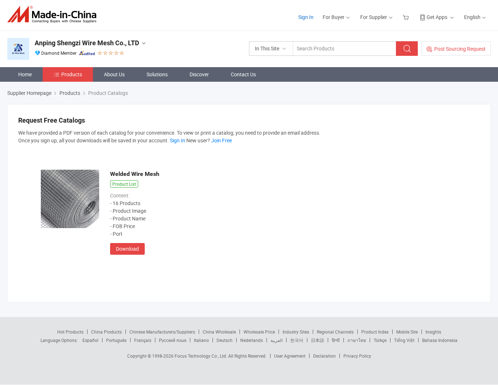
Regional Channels (335, 332)
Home (25, 74)
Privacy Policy (357, 356)
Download (127, 248)
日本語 (317, 340)
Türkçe (380, 340)
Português (116, 340)
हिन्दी (336, 340)
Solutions (157, 74)
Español (90, 340)
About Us (114, 74)
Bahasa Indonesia (440, 340)
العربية (277, 340)
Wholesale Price (259, 332)
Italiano (201, 340)
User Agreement (290, 356)
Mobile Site (407, 332)
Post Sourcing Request (460, 48)
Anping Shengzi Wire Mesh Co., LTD (87, 43)
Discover (199, 74)
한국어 (296, 340)
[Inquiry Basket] (407, 17)
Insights (433, 332)
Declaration (324, 356)
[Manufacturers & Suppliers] (54, 14)
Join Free (221, 140)
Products (71, 74)
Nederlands (251, 340)
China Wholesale (219, 332)
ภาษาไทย (356, 340)
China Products (106, 332)
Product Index (375, 332)
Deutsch (225, 340)
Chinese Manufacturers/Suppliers (162, 332)
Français (142, 340)
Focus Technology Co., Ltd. (201, 356)
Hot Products (70, 332)
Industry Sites (296, 332)
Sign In (306, 17)
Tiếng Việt (404, 340)
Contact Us (243, 74)
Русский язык (172, 340)
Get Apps (436, 17)
